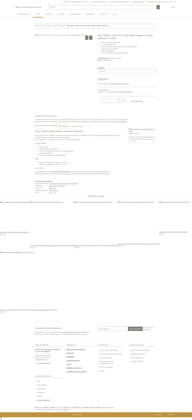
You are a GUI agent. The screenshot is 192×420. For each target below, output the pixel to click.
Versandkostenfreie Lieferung (119, 84)
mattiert (75, 184)
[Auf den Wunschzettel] (90, 38)
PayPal (68, 364)
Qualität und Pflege (136, 361)
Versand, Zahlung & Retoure (108, 350)
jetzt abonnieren (135, 329)
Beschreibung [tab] (63, 126)
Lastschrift (70, 353)
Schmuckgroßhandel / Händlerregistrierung (106, 362)
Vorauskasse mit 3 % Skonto (76, 372)
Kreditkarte (70, 357)
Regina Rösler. (122, 122)
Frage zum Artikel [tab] (77, 126)
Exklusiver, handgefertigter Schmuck (75, 2)
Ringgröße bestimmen (137, 354)
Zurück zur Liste (39, 26)
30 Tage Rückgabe (138, 2)
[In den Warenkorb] (36, 33)
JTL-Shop (165, 415)
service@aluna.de (41, 359)
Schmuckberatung (136, 358)
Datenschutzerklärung (70, 332)
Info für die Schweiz (105, 367)
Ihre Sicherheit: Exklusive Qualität (110, 354)
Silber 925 (52, 188)
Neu (115, 14)
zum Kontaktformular (43, 363)
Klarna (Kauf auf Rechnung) (75, 349)
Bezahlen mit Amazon (74, 368)
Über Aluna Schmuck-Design (140, 350)
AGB (38, 381)
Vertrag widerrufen (43, 400)
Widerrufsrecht (42, 385)
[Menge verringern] (99, 101)
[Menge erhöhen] (120, 105)
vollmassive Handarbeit (57, 186)
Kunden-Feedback (105, 358)
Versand (66, 410)
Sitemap (39, 396)
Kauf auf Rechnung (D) (98, 2)
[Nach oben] (1, 418)
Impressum (40, 392)
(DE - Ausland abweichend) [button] (124, 92)
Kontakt (101, 371)
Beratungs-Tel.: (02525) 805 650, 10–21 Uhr (161, 2)
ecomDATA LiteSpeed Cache (182, 415)
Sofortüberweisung (73, 360)
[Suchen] (158, 7)
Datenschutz (41, 389)
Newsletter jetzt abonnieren (148, 329)
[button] (164, 7)
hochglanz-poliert (55, 184)
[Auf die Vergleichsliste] (86, 38)
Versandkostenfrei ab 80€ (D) (119, 2)
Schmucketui (53, 190)
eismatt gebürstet (67, 184)
